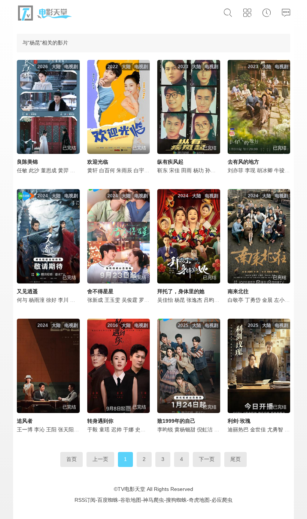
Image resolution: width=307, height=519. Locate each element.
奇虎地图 (199, 500)
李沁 (39, 429)
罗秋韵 (147, 300)
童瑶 (104, 429)
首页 (71, 459)
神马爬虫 (153, 500)
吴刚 (75, 170)
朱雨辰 (124, 170)
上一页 (100, 459)
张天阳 (66, 429)
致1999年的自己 (176, 421)
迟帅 (116, 429)
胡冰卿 (265, 170)
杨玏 (198, 170)
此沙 (34, 170)
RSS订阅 (85, 500)
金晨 (267, 300)
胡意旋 (78, 300)
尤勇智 (275, 429)
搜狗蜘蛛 (176, 500)
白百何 (107, 170)
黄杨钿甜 (184, 429)
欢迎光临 (97, 162)
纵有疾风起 (170, 162)
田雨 (186, 170)
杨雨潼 (37, 300)
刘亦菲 (235, 170)
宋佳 (174, 170)
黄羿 (63, 170)
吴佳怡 (165, 300)
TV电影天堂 (131, 489)
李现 (250, 170)
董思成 (49, 170)
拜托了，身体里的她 (180, 291)
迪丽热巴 (238, 429)
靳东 (162, 170)
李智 (290, 429)
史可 (140, 429)
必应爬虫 (222, 500)
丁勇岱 (253, 300)
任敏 (22, 170)
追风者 (25, 421)
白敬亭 (235, 300)
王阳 (51, 429)
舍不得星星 (100, 291)
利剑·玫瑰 (239, 421)
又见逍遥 (27, 291)
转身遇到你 (100, 421)
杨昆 (179, 300)
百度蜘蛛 (107, 500)
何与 (22, 300)
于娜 (128, 429)
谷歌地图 (130, 500)
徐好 (51, 300)
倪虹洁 (205, 429)
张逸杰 (194, 300)
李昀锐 (165, 429)
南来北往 (238, 291)
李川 (63, 300)
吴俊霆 (129, 300)
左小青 (282, 300)
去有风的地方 (243, 162)
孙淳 (210, 170)
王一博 (25, 429)
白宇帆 (141, 170)
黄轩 (92, 170)
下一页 (207, 459)
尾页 (235, 459)
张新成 (95, 300)
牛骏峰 (282, 170)
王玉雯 (112, 300)
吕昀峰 (211, 300)
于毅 (92, 429)
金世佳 (258, 429)
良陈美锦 (27, 162)
